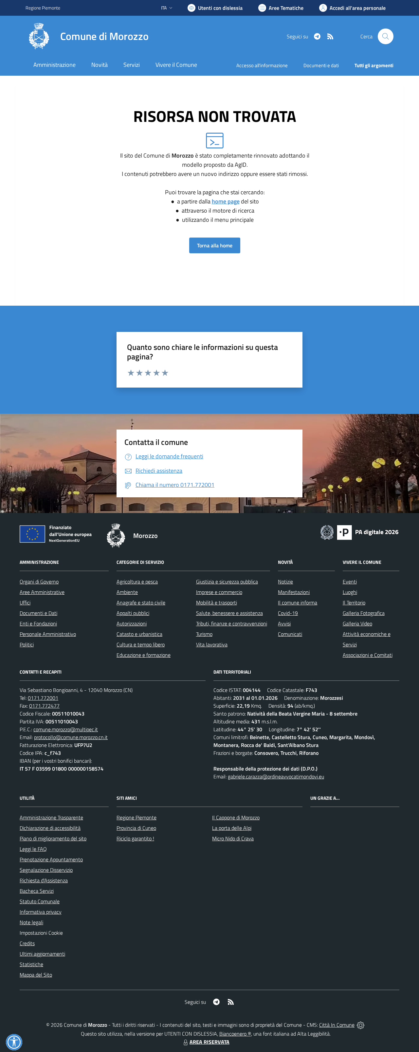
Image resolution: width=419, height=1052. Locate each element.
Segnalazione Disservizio (46, 870)
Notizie (285, 581)
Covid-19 (288, 613)
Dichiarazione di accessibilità (50, 828)
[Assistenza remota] (360, 1025)
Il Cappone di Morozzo (236, 817)
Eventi (350, 581)
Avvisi (284, 623)
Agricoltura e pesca (137, 581)
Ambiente (127, 592)
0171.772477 (44, 706)
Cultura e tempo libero (141, 644)
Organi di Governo (39, 581)
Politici (27, 644)
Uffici (25, 602)
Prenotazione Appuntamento (51, 859)
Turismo (204, 634)
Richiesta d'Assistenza (44, 880)
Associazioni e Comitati (367, 655)
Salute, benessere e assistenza (229, 613)
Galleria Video (357, 623)
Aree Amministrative (42, 592)
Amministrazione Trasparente (51, 817)
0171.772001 (43, 698)
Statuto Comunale (40, 901)
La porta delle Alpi (231, 828)
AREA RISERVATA (209, 1042)
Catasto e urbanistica (139, 634)
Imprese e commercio (219, 592)
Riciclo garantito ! (135, 838)
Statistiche (31, 964)
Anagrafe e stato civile (141, 602)
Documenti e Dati (38, 613)
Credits (27, 943)
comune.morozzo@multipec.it (65, 729)
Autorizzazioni (132, 623)
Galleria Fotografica (364, 613)
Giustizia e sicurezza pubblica (227, 581)
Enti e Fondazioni (38, 623)
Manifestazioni (294, 592)
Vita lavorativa (212, 644)
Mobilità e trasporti (216, 602)
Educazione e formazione (144, 655)
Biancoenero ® (235, 1034)
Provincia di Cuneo (136, 828)
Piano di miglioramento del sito (53, 838)
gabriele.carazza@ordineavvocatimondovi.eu (276, 776)
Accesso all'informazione (262, 65)
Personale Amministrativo (48, 634)
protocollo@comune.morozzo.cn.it (71, 737)
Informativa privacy (41, 912)
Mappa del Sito (36, 975)
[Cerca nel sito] (385, 36)
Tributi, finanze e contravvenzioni (231, 623)
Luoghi (350, 592)
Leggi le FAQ (33, 849)
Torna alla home (214, 245)
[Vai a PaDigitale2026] (359, 532)
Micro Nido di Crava (233, 838)
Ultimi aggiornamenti (42, 954)
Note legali (31, 922)
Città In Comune (337, 1025)
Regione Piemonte (43, 7)
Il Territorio (354, 602)
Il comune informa (297, 602)
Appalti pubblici (133, 613)
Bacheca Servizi (37, 891)
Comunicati (290, 634)
